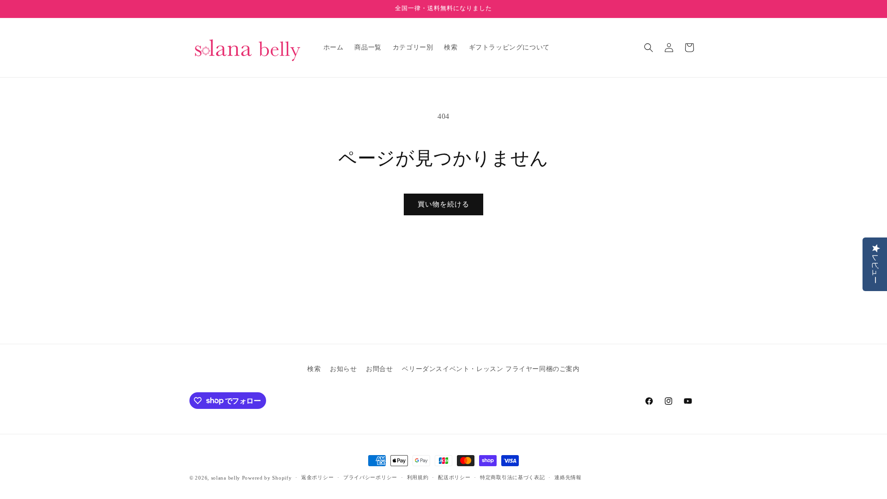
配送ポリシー (454, 477)
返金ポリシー (317, 477)
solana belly (225, 478)
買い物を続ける (443, 204)
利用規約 (418, 477)
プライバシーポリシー (370, 477)
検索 (314, 368)
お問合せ (379, 368)
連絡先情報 (568, 477)
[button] (648, 47)
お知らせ (343, 368)
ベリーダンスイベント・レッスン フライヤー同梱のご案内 (490, 368)
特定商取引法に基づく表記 (512, 477)
